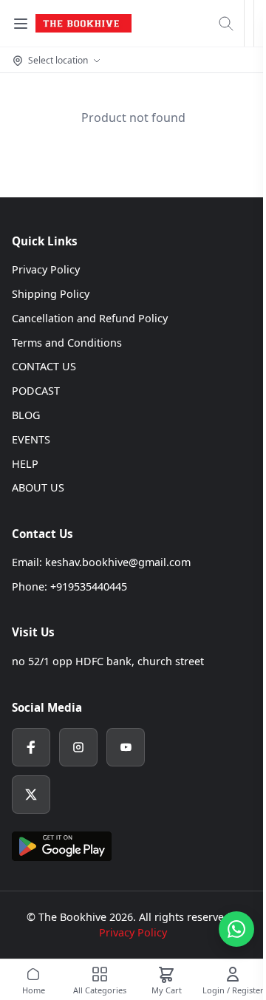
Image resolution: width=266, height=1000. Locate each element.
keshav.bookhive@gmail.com (118, 562)
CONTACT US (44, 366)
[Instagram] (78, 747)
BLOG (26, 415)
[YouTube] (125, 747)
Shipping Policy (50, 294)
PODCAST (36, 391)
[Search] (226, 24)
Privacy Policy (46, 269)
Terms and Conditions (67, 343)
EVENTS (31, 439)
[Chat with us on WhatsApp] (236, 929)
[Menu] (21, 24)
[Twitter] (31, 794)
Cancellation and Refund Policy (90, 318)
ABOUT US (38, 487)
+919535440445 (88, 586)
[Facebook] (31, 747)
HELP (25, 464)
